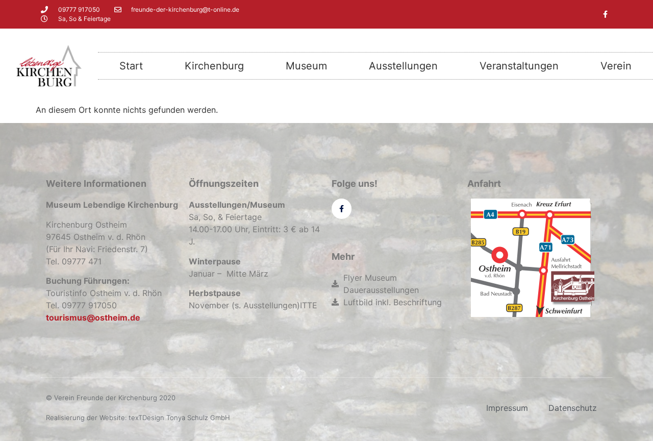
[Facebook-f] (605, 14)
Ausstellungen (403, 66)
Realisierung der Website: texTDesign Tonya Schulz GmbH (138, 417)
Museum (306, 66)
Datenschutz (572, 408)
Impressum (507, 408)
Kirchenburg (214, 66)
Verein (616, 66)
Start (131, 66)
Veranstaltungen (519, 66)
